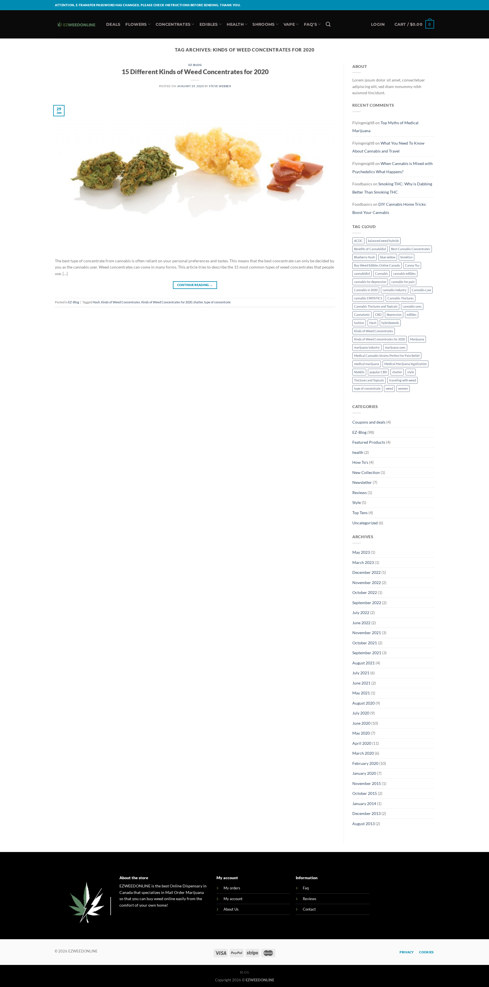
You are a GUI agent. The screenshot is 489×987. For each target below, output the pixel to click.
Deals (113, 24)
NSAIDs (359, 372)
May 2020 (361, 733)
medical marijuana (366, 364)
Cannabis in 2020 (366, 290)
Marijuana (417, 339)
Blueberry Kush (364, 257)
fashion (359, 323)
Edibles (209, 24)
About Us (231, 909)
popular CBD (378, 372)
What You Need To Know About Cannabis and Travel (388, 147)
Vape (289, 24)
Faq (306, 888)
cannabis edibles (404, 273)
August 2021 (363, 662)
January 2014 (364, 803)
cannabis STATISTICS (368, 298)
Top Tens (360, 512)
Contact (309, 909)
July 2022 (360, 612)
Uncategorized (365, 522)
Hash (96, 302)
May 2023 (361, 552)
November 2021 (366, 632)
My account (233, 898)
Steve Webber (220, 86)
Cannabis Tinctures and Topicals (376, 306)
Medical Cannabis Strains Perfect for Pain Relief (387, 355)
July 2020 (360, 713)
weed (389, 388)
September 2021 (366, 652)
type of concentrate (217, 302)
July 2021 (360, 672)
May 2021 (361, 692)
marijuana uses (395, 347)
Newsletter (362, 482)
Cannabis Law (421, 290)
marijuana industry (367, 347)
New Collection (366, 472)
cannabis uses (412, 306)
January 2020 (364, 773)
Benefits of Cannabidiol (370, 249)
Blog (244, 972)
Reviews (359, 492)
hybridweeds (390, 323)
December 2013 (366, 813)
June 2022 (361, 622)
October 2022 (364, 592)
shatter (198, 302)
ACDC (358, 241)
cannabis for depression (370, 282)
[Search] (328, 24)
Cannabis (381, 273)
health (357, 452)
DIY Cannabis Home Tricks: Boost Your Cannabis (389, 208)
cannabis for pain (403, 282)
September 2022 (366, 602)
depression (394, 314)
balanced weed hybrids (383, 241)
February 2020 (365, 763)
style (410, 372)
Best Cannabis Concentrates (410, 249)
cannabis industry (395, 290)
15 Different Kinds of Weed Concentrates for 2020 (195, 72)
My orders (232, 888)
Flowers (136, 24)
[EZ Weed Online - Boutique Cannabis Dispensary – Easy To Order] (76, 24)
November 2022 (366, 582)
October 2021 (364, 642)
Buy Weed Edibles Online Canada (377, 265)
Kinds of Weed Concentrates (120, 302)
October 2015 (364, 793)
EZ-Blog (194, 64)
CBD (378, 314)
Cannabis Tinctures (400, 298)
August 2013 (363, 823)
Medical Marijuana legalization (405, 364)
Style (356, 502)
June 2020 (361, 723)
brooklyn (406, 257)
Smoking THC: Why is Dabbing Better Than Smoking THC (392, 187)
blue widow (387, 257)
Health (235, 24)
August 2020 (363, 703)
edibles (412, 314)
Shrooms (263, 24)
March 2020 (363, 753)
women (403, 388)
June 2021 (361, 683)
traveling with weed (402, 380)
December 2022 (366, 572)
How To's (360, 462)
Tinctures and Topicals (369, 380)
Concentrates (173, 24)
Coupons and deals (368, 422)
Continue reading (195, 285)
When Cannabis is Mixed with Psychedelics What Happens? (392, 167)
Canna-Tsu (412, 265)
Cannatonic (362, 314)
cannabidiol (362, 273)
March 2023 (363, 562)
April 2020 (361, 743)
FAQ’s (310, 24)
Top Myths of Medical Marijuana (385, 126)
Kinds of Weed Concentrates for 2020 (166, 302)
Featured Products (368, 442)
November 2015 (366, 783)
